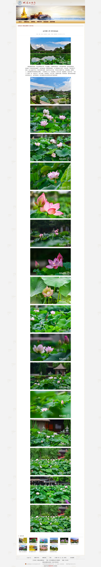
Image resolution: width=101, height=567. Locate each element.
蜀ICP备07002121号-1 (71, 564)
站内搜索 (72, 557)
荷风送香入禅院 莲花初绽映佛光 (45, 544)
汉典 (50, 557)
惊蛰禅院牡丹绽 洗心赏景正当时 (66, 544)
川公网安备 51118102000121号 (33, 564)
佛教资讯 (39, 21)
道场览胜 (45, 21)
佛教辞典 (44, 557)
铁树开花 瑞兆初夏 (33, 544)
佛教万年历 (36, 557)
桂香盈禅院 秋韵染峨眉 (54, 551)
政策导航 (52, 21)
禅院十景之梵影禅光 (23, 551)
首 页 (20, 21)
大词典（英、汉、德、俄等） (61, 557)
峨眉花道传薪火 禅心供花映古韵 (45, 551)
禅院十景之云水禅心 (74, 544)
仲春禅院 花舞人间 (53, 544)
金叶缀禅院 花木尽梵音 (33, 551)
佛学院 (33, 21)
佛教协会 (26, 21)
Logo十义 (29, 557)
